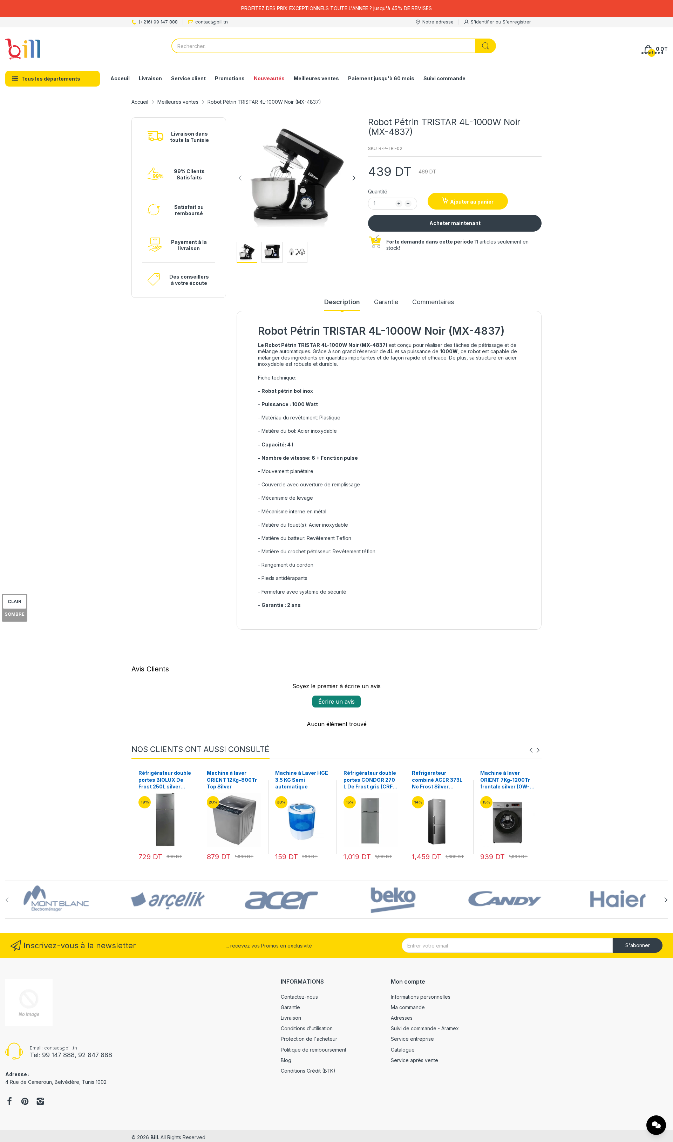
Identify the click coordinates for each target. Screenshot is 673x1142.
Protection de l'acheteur (309, 1039)
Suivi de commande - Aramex (425, 1028)
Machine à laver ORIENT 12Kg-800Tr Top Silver (163, 779)
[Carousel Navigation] (535, 750)
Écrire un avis (336, 701)
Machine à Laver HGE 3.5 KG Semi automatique (233, 779)
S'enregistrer (517, 22)
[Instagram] (40, 1102)
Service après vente (414, 1060)
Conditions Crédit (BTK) (308, 1071)
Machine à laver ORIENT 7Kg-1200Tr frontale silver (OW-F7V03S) (437, 780)
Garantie (290, 1007)
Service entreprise (412, 1039)
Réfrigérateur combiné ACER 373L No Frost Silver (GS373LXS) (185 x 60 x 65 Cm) (369, 780)
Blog (286, 1060)
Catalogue (403, 1050)
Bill (154, 1137)
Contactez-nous (299, 997)
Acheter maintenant (455, 223)
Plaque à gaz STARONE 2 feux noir (506, 776)
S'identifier (483, 22)
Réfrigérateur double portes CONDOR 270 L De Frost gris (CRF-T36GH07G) (301, 780)
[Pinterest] (25, 1102)
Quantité (377, 191)
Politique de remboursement (313, 1050)
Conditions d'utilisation (307, 1028)
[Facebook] (9, 1102)
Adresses (402, 1018)
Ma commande (408, 1007)
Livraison (291, 1018)
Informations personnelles (420, 997)
